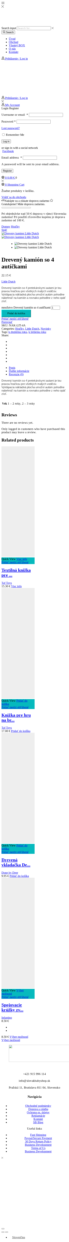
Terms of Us (38, 1148)
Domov (5, 226)
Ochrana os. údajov (38, 1112)
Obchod (13, 42)
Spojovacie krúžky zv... (12, 1007)
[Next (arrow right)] (6, 1232)
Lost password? (10, 128)
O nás (12, 48)
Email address (11, 157)
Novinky (46, 328)
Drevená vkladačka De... (15, 862)
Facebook (8, 151)
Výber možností (19, 1036)
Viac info (21, 559)
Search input (8, 28)
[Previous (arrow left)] (2, 1232)
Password (8, 121)
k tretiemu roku (37, 332)
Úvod (12, 38)
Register (7, 170)
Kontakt (13, 52)
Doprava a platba (38, 1109)
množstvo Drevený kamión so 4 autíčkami (25, 307)
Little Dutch (8, 281)
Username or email (14, 114)
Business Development (38, 1144)
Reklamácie (38, 1115)
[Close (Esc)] (2, 1228)
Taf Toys (6, 582)
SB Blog (38, 1122)
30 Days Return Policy (38, 1141)
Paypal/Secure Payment (38, 1138)
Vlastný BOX (17, 45)
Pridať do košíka (16, 313)
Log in (6, 141)
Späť (4, 229)
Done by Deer (9, 872)
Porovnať (7, 322)
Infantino (6, 1017)
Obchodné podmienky (38, 1105)
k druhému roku (17, 332)
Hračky (15, 226)
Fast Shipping (38, 1134)
